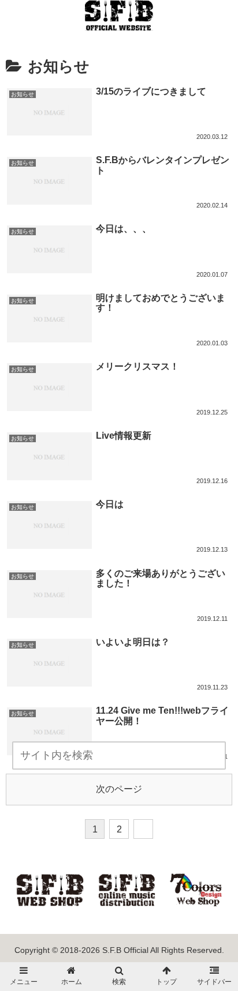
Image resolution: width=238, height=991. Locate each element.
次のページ (119, 789)
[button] (220, 757)
